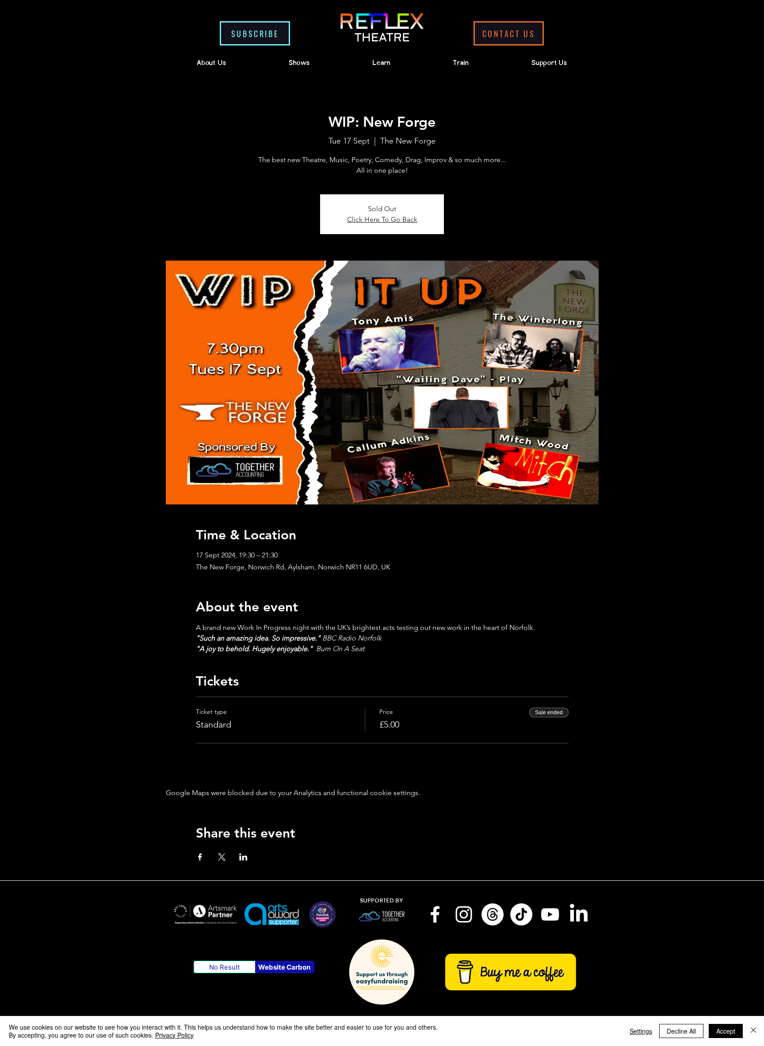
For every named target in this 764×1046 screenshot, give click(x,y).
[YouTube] (550, 914)
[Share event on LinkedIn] (243, 856)
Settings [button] (641, 1031)
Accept (725, 1031)
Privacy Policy (174, 1035)
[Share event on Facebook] (200, 856)
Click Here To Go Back (382, 219)
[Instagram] (464, 914)
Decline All (681, 1031)
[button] (255, 33)
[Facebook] (435, 914)
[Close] (753, 1031)
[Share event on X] (222, 856)
